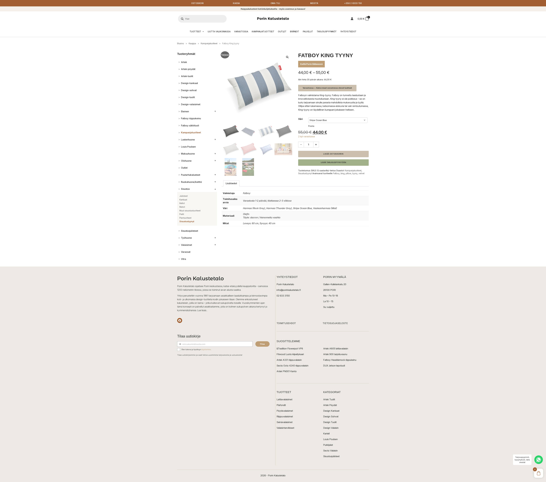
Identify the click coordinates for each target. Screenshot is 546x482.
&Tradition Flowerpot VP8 (290, 348)
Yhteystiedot (348, 31)
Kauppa (192, 43)
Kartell (326, 433)
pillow (348, 173)
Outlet (282, 31)
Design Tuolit (330, 422)
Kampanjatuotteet (263, 31)
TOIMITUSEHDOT (286, 323)
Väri (300, 119)
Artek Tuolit (329, 399)
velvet (361, 173)
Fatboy (336, 173)
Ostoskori (197, 3)
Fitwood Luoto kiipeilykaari (290, 354)
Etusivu (180, 43)
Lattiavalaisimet (284, 399)
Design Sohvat (330, 416)
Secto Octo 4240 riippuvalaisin (292, 365)
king (343, 173)
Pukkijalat (328, 444)
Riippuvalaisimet (285, 416)
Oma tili (275, 3)
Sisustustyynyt (305, 173)
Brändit (294, 31)
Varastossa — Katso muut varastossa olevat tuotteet (327, 88)
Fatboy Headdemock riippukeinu (339, 359)
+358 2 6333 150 (353, 3)
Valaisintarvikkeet (285, 427)
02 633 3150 (283, 295)
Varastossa (241, 31)
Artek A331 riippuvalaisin (289, 359)
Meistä (314, 3)
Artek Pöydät (330, 405)
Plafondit (281, 405)
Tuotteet (195, 31)
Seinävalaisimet (284, 422)
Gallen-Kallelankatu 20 (334, 284)
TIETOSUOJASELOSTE (335, 323)
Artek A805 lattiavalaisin (335, 348)
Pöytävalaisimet (285, 410)
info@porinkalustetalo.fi (289, 290)
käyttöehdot (206, 349)
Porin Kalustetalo (273, 18)
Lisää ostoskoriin (333, 154)
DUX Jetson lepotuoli (334, 365)
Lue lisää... (202, 310)
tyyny (354, 173)
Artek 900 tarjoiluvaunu (335, 354)
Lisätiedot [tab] (231, 183)
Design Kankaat (331, 410)
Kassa (236, 3)
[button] (287, 57)
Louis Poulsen (330, 439)
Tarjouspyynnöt (327, 31)
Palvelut (308, 31)
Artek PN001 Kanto (287, 371)
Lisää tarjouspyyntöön (333, 162)
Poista (311, 126)
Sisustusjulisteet (331, 456)
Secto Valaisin (330, 450)
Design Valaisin (331, 427)
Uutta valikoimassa (219, 31)
